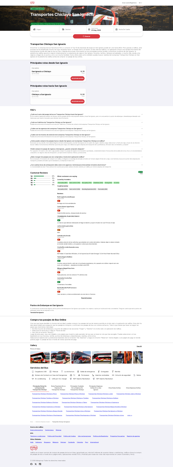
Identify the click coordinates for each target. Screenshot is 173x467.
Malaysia (55, 442)
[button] (45, 29)
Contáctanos (49, 430)
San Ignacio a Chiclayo (41, 71)
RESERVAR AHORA (77, 78)
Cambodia (71, 442)
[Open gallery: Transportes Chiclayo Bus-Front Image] (40, 357)
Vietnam (63, 442)
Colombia (80, 442)
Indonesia (39, 442)
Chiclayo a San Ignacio (41, 94)
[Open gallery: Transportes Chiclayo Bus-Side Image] (81, 357)
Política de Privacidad (54, 436)
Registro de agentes (133, 436)
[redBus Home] (32, 3)
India (31, 442)
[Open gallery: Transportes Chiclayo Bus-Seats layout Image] (122, 357)
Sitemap (58, 430)
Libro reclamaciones (84, 436)
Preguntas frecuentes (117, 436)
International (94, 442)
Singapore (47, 442)
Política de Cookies (70, 436)
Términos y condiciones (37, 436)
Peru (86, 442)
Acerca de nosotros (36, 430)
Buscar (87, 36)
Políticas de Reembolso (100, 436)
